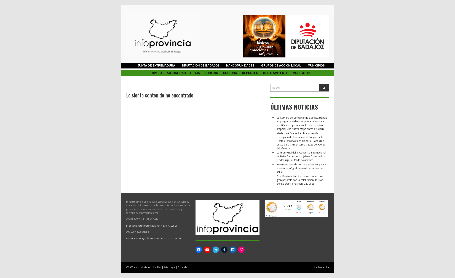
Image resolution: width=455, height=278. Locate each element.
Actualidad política (183, 73)
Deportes (250, 73)
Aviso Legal (169, 267)
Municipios (316, 65)
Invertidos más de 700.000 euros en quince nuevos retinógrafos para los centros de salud (301, 168)
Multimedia (302, 73)
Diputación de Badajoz (200, 65)
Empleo (156, 73)
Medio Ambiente (275, 73)
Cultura (230, 73)
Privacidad (183, 267)
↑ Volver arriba (321, 267)
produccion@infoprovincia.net (143, 225)
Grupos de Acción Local (281, 65)
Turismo (211, 73)
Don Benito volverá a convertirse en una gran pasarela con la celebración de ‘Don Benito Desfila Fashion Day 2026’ (300, 179)
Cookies (157, 267)
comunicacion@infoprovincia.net (145, 238)
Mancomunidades (240, 65)
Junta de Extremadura (156, 65)
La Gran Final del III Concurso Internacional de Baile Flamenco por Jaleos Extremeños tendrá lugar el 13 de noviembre (301, 156)
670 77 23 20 (170, 225)
